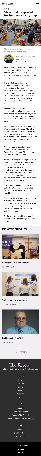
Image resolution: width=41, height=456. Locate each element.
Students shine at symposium (14, 300)
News (20, 380)
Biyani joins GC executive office (15, 262)
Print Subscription (20, 411)
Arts (20, 397)
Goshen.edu (20, 429)
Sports (20, 387)
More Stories (20, 352)
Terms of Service (20, 446)
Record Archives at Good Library (20, 418)
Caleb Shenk (20, 56)
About (20, 408)
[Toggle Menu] (37, 3)
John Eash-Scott (11, 304)
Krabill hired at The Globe (13, 338)
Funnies (20, 393)
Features (20, 383)
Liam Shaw (8, 342)
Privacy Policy (20, 449)
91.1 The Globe (20, 433)
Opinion (20, 390)
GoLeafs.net (20, 436)
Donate (20, 452)
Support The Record (20, 415)
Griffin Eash (9, 267)
